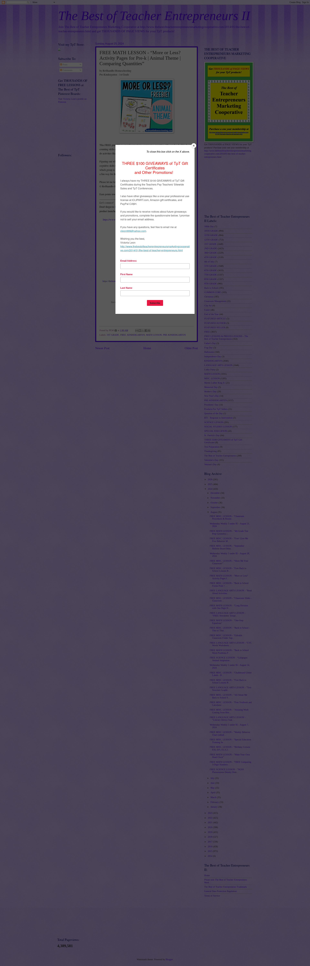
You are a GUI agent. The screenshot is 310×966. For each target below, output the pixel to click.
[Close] (193, 145)
